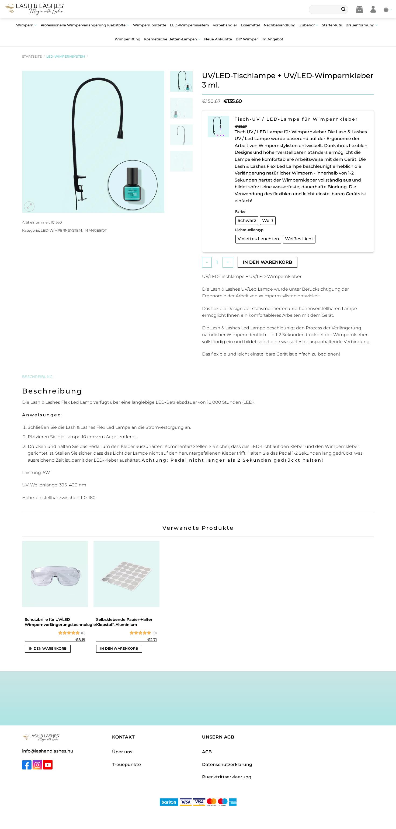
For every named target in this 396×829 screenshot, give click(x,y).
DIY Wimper (247, 39)
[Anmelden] (373, 9)
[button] (359, 10)
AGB (207, 751)
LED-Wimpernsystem (189, 25)
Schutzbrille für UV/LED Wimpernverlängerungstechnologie (60, 622)
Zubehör (307, 25)
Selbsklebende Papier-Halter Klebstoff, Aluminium (124, 622)
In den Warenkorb (267, 262)
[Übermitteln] (343, 9)
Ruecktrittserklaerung (226, 776)
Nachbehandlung (280, 25)
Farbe (240, 211)
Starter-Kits (332, 25)
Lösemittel (250, 25)
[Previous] (32, 142)
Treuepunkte (126, 764)
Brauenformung (360, 25)
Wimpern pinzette (149, 25)
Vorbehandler (225, 25)
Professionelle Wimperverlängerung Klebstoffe (83, 25)
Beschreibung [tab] (37, 377)
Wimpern (24, 25)
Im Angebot (272, 39)
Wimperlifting (127, 39)
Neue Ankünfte (218, 39)
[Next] (155, 142)
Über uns (122, 751)
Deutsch (388, 9)
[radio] (247, 221)
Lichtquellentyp (249, 230)
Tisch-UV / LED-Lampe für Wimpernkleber (296, 119)
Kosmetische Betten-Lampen (170, 39)
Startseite (32, 56)
